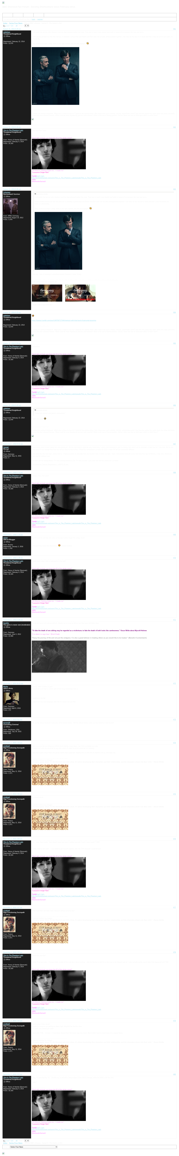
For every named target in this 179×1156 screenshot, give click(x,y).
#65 (174, 343)
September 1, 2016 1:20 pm (13, 535)
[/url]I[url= (38, 176)
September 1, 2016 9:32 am (13, 444)
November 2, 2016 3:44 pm (12, 1021)
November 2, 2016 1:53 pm (12, 743)
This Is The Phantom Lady (13, 130)
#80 (174, 1074)
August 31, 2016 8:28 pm (12, 29)
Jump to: (6, 1147)
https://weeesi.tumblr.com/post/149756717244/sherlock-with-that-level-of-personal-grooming (64, 320)
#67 (174, 444)
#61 (174, 29)
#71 (174, 620)
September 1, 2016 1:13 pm (13, 472)
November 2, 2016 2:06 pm (12, 794)
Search (16, 15)
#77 (174, 907)
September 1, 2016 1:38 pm (13, 558)
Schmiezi (6, 192)
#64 (174, 312)
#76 (174, 839)
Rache (5, 686)
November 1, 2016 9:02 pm (12, 719)
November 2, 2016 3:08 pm (12, 839)
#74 (174, 743)
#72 (174, 683)
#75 (174, 794)
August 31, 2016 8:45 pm (12, 127)
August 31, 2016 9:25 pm (12, 312)
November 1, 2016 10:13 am (13, 683)
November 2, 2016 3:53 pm (12, 1074)
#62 (174, 127)
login (33, 19)
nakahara (6, 32)
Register (27, 15)
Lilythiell (6, 746)
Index (5, 15)
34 (16, 26)
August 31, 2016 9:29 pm (12, 343)
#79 (174, 1021)
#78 (174, 952)
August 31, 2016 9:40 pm (12, 405)
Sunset (6, 447)
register (40, 19)
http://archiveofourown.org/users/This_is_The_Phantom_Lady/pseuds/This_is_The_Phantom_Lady (66, 178)
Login (36, 15)
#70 (174, 558)
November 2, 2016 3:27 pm (12, 907)
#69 (174, 535)
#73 (174, 719)
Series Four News (15, 23)
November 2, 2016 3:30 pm (12, 952)
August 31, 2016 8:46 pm (12, 189)
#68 (174, 472)
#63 (174, 189)
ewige (5, 538)
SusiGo (6, 623)
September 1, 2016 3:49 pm (13, 620)
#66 (174, 405)
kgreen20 (6, 723)
